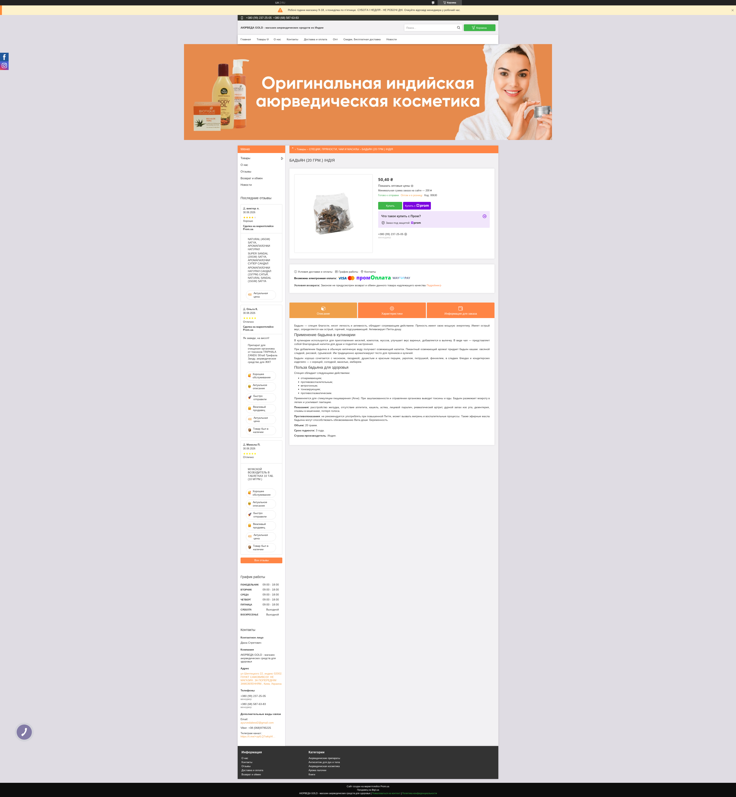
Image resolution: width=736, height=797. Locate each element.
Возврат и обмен (252, 178)
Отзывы (246, 171)
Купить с (410, 205)
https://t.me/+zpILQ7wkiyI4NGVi (259, 736)
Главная (246, 39)
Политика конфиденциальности (419, 793)
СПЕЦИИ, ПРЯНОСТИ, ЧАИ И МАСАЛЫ (334, 149)
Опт (335, 39)
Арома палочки (317, 770)
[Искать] (458, 27)
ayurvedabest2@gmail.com (257, 722)
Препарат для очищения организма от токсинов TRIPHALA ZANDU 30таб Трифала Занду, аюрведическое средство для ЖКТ (262, 354)
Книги (312, 774)
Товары (261, 39)
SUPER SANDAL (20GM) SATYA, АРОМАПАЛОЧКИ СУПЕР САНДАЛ (259, 258)
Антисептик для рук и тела (324, 762)
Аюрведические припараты (324, 758)
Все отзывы (261, 560)
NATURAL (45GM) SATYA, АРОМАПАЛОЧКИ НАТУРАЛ (259, 244)
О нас (277, 39)
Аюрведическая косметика (324, 766)
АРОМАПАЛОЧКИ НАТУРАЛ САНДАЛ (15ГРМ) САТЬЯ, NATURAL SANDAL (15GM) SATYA (259, 274)
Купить (390, 205)
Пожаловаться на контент (386, 793)
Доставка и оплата (315, 39)
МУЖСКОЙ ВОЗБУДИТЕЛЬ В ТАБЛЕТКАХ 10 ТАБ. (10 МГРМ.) (261, 474)
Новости (391, 39)
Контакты (292, 39)
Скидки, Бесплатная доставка (362, 39)
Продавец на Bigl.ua (368, 790)
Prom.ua (384, 786)
